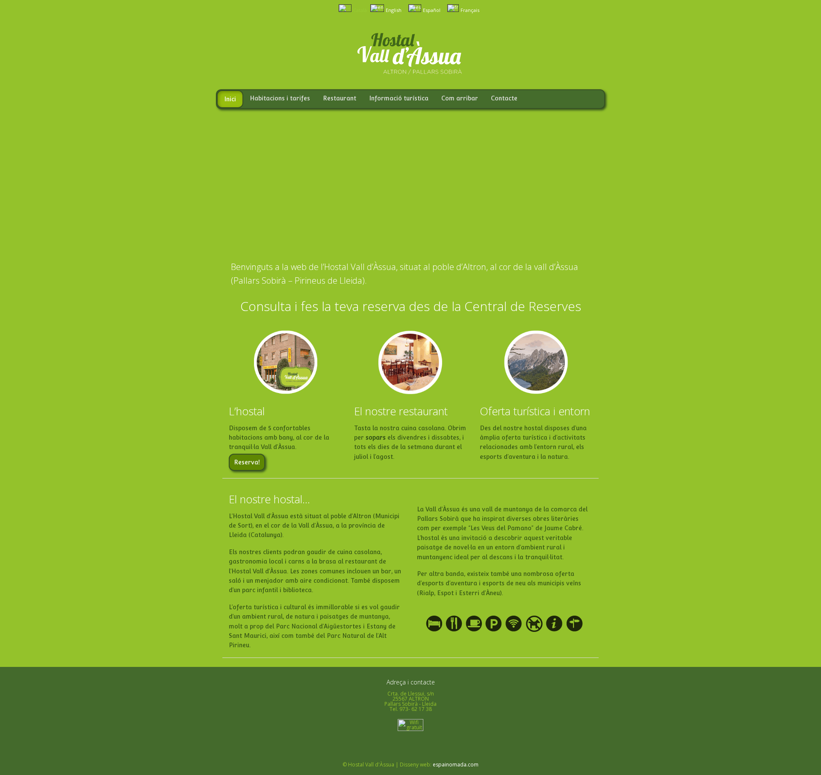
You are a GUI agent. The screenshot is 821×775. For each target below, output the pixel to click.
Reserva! (247, 462)
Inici (230, 99)
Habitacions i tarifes (280, 98)
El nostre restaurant (401, 411)
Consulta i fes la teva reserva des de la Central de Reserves (410, 306)
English (393, 10)
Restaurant (339, 98)
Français (469, 10)
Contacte (504, 98)
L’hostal (247, 411)
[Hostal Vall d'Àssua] (410, 72)
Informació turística (398, 98)
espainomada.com (455, 764)
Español (431, 10)
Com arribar (459, 98)
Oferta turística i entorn (535, 411)
